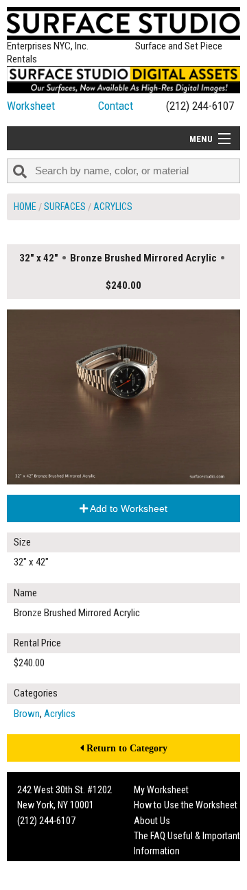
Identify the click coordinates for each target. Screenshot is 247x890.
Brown (27, 713)
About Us (152, 820)
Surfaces (65, 206)
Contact (115, 106)
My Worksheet (161, 789)
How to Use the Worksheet (185, 804)
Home (25, 206)
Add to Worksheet (127, 508)
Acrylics (112, 206)
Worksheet (31, 106)
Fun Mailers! (157, 866)
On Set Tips (156, 881)
